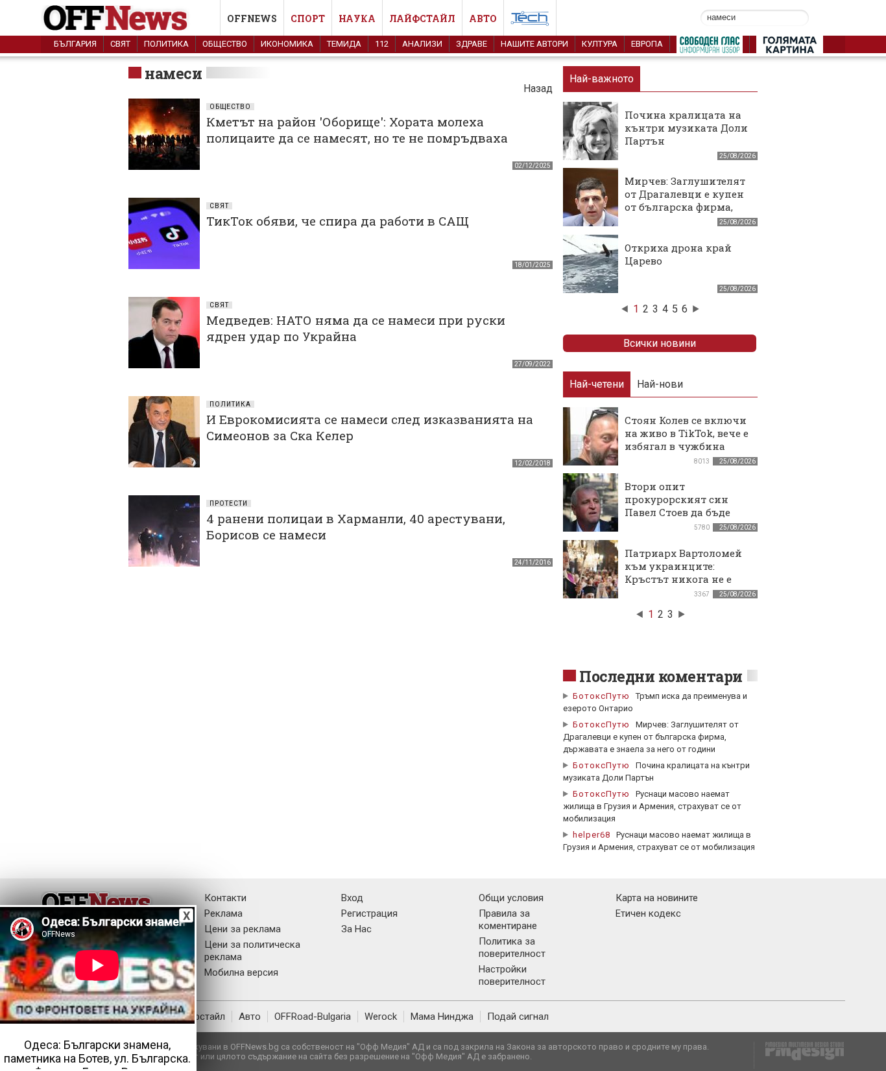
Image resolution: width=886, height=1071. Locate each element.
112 (382, 44)
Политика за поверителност (512, 947)
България (75, 44)
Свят (120, 44)
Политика (166, 44)
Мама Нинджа (442, 1016)
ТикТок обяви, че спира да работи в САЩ (337, 221)
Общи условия (511, 898)
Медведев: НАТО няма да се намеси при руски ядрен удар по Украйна (355, 328)
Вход (352, 898)
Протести (229, 503)
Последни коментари (661, 676)
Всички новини (659, 343)
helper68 (591, 835)
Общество (224, 44)
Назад (538, 88)
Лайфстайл (422, 18)
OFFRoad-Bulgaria (312, 1016)
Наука (357, 18)
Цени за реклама (242, 929)
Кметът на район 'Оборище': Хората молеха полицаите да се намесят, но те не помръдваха (357, 129)
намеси (173, 73)
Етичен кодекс (648, 913)
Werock (381, 1016)
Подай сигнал (518, 1016)
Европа (647, 44)
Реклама (223, 913)
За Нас (356, 929)
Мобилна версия (241, 972)
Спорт (308, 18)
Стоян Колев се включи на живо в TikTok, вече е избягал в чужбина (686, 433)
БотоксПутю (601, 696)
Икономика (287, 44)
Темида (344, 44)
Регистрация (369, 913)
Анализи (422, 44)
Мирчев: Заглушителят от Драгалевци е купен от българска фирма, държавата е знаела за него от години (685, 206)
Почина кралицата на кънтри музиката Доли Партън (686, 127)
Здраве (471, 44)
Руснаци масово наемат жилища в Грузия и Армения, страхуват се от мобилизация (652, 806)
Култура (599, 44)
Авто (483, 18)
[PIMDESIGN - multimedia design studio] (799, 1055)
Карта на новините (657, 898)
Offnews (252, 18)
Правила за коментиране (508, 920)
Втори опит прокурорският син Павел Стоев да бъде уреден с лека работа (679, 506)
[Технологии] (530, 20)
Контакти (225, 898)
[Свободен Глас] (709, 47)
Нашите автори (534, 44)
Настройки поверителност (512, 975)
